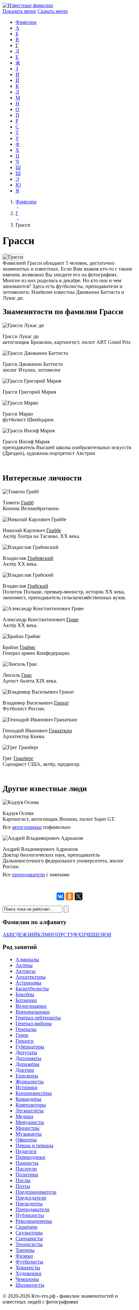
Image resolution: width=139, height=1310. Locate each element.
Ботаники (26, 1000)
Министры (27, 1128)
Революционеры (34, 1221)
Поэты (23, 1186)
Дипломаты (28, 1058)
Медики (24, 1116)
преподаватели (28, 874)
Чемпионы (27, 1279)
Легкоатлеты (30, 1110)
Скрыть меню (52, 11)
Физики (24, 1256)
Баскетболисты (32, 988)
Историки (26, 1087)
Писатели (26, 1168)
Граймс (28, 647)
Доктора (25, 1070)
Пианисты (27, 1163)
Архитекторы (31, 977)
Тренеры (25, 1250)
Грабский (37, 586)
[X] (78, 896)
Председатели (31, 1198)
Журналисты (30, 1081)
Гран (26, 675)
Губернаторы (30, 1046)
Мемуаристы (30, 1122)
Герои (22, 1035)
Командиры (28, 1099)
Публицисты (30, 1215)
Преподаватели (32, 1209)
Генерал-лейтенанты (38, 1017)
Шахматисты (30, 1285)
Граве (72, 619)
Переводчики (30, 1157)
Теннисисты (29, 1244)
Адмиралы (27, 959)
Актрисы (26, 971)
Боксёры (25, 994)
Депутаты (26, 1052)
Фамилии (26, 22)
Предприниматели (36, 1192)
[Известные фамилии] (28, 5)
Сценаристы (29, 1238)
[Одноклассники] (69, 896)
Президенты (29, 1203)
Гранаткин (60, 730)
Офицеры (26, 1139)
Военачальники (33, 1012)
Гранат (61, 703)
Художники (28, 1273)
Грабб (27, 502)
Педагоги (26, 1151)
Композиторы (31, 1105)
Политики (27, 1174)
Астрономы (28, 982)
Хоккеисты (28, 1267)
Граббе (53, 530)
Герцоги (25, 1041)
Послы (23, 1180)
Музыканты (29, 1134)
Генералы (26, 1029)
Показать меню (19, 11)
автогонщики (27, 827)
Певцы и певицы (34, 1145)
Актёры (24, 965)
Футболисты (29, 1261)
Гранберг (24, 758)
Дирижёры (27, 1064)
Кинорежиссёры (34, 1093)
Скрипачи (26, 1227)
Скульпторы (29, 1232)
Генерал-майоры (34, 1023)
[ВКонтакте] (60, 896)
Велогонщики (31, 1006)
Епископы (27, 1075)
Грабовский (40, 558)
